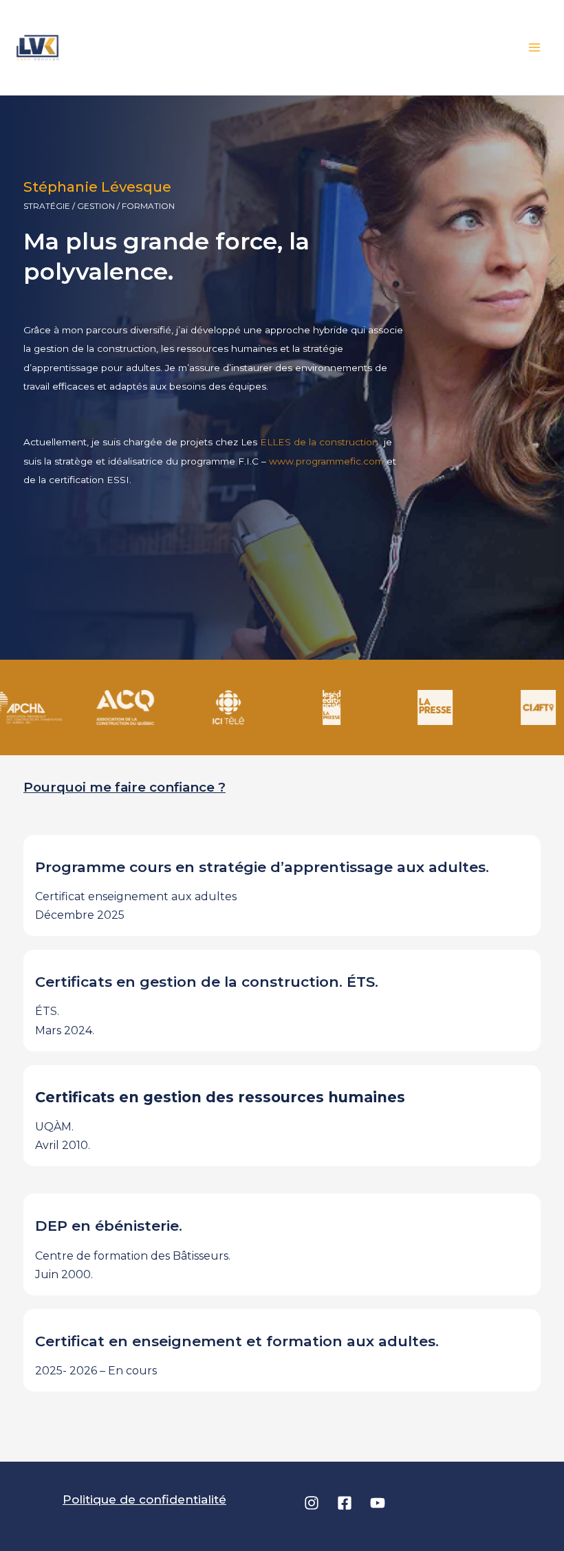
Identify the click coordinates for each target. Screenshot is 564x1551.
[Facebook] (344, 1503)
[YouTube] (377, 1503)
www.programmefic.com (326, 461)
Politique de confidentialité (144, 1499)
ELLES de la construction (320, 441)
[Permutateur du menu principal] (535, 47)
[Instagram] (311, 1503)
